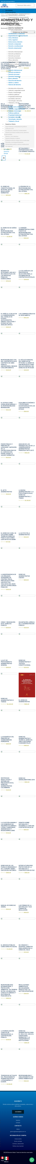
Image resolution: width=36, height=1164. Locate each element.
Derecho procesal (14, 56)
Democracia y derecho (15, 23)
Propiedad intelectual (15, 96)
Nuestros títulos (10, 124)
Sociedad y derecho (14, 98)
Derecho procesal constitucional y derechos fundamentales (16, 133)
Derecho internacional (15, 52)
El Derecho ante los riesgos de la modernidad (17, 140)
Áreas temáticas (10, 12)
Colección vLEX (9, 128)
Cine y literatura (13, 19)
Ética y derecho (13, 60)
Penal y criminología (14, 92)
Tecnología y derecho (15, 101)
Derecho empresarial (15, 29)
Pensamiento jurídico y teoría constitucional (17, 144)
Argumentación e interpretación (18, 17)
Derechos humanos (14, 58)
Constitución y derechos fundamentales (16, 130)
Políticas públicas (13, 94)
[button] (17, 32)
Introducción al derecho (15, 88)
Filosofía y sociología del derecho (14, 142)
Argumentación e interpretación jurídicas (16, 126)
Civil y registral (13, 21)
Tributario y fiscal (13, 103)
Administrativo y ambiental (16, 15)
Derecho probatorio (14, 54)
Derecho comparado (14, 25)
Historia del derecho (14, 66)
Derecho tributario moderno (12, 138)
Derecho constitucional (15, 27)
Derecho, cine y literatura (11, 136)
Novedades (9, 10)
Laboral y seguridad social (16, 90)
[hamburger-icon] (32, 10)
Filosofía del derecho (15, 62)
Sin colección (9, 146)
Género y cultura (13, 64)
